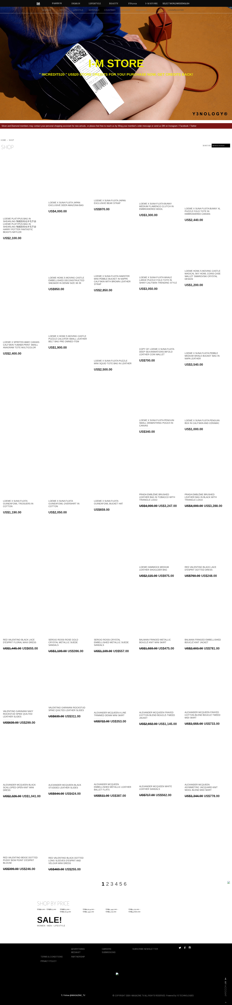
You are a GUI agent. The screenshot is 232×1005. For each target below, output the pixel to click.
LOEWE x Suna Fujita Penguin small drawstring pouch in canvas (156, 423)
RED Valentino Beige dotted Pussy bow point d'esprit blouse (20, 860)
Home (3, 140)
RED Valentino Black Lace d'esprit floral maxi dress (19, 641)
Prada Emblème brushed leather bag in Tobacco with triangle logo (157, 497)
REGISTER (179, 10)
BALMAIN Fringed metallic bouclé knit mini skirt (155, 641)
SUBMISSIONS (109, 952)
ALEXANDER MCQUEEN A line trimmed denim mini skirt (110, 714)
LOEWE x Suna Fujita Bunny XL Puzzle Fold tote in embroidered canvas (202, 211)
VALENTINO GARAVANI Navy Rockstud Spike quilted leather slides (18, 714)
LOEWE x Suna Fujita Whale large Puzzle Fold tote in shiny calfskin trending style (158, 280)
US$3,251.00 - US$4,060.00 (134, 909)
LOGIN (171, 10)
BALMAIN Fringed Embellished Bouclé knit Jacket (203, 641)
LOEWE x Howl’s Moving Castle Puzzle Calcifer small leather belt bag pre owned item (67, 339)
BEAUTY (113, 3)
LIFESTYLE (95, 3)
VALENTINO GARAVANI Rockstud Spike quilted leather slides (66, 709)
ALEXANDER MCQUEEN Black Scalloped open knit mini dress (19, 787)
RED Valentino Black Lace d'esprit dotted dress (200, 568)
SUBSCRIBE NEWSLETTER (145, 949)
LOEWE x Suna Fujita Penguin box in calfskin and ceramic (202, 421)
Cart (158, 10)
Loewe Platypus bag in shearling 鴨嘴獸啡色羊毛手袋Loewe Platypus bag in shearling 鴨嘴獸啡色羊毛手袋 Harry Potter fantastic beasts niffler (19, 225)
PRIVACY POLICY (49, 961)
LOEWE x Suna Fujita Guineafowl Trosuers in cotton (18, 504)
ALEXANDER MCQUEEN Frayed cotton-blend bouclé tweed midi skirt (202, 715)
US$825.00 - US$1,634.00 (65, 909)
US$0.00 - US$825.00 (46, 909)
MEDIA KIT (76, 952)
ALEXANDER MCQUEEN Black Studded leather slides (64, 786)
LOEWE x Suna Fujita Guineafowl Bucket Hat (108, 502)
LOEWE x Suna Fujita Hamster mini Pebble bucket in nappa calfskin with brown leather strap (112, 280)
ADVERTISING (78, 949)
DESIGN (75, 3)
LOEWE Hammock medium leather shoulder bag (154, 568)
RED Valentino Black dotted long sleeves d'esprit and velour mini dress (65, 860)
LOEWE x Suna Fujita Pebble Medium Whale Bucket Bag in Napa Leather (202, 356)
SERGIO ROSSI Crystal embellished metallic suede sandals (111, 642)
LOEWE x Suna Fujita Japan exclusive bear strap (110, 201)
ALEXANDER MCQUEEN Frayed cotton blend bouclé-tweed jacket (157, 715)
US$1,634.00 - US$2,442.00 (89, 909)
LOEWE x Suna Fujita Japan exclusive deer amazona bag (66, 203)
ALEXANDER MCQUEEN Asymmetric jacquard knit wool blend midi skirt (201, 787)
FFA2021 (132, 3)
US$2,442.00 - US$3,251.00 (112, 909)
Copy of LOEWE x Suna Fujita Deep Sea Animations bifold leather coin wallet (156, 352)
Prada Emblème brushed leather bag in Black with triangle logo (201, 497)
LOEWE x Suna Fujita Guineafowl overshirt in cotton (63, 504)
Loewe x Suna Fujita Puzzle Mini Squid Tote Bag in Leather (112, 362)
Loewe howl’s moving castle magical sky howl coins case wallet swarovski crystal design (202, 275)
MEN (49, 926)
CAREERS (106, 949)
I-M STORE (151, 3)
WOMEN (41, 926)
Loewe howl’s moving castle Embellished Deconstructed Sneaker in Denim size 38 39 (66, 280)
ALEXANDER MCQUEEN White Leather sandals (155, 787)
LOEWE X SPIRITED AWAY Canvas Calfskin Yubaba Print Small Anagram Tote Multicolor (21, 345)
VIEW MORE (23, 184)
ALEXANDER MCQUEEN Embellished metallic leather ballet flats (112, 787)
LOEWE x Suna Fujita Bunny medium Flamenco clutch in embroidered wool (156, 206)
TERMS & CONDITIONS (52, 956)
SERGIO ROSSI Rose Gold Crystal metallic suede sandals (63, 642)
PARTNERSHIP (78, 956)
